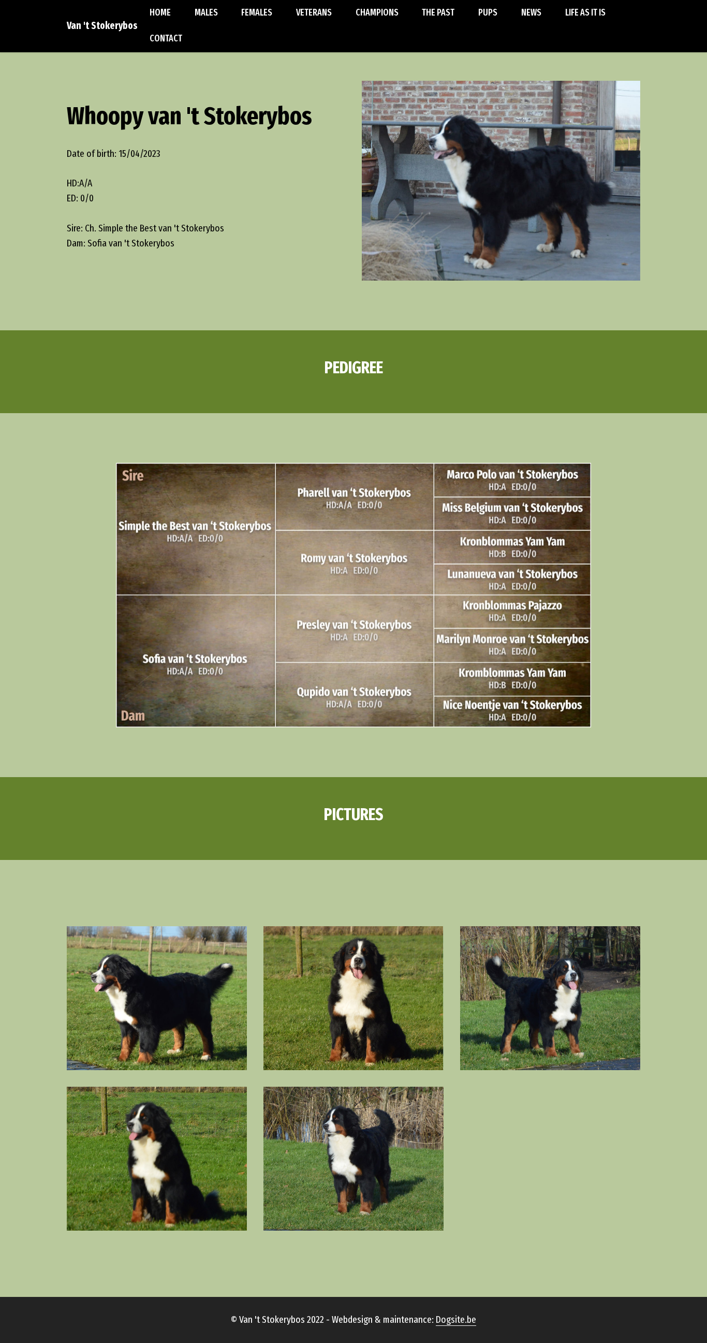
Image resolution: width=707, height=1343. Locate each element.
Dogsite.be (456, 1319)
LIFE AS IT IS (585, 12)
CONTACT (166, 38)
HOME (160, 12)
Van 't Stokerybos (102, 26)
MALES (206, 12)
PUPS (487, 12)
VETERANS (314, 12)
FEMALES (256, 12)
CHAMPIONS (377, 12)
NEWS (531, 12)
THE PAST (438, 12)
